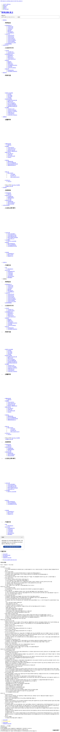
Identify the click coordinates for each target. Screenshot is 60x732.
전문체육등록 (8, 192)
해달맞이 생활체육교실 (12, 151)
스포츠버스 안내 (11, 108)
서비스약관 (5, 553)
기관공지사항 (10, 26)
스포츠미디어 (5, 45)
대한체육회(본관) (11, 271)
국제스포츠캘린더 (11, 202)
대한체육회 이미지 (9, 54)
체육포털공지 (10, 268)
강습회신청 (10, 154)
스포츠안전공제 (11, 37)
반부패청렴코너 (11, 253)
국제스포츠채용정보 (12, 244)
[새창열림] (5, 5)
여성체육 (9, 97)
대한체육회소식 (8, 25)
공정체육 (7, 252)
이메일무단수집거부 (7, 557)
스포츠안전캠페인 (11, 41)
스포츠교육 (7, 232)
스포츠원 (7, 50)
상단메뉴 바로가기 (11, 1)
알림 (6, 267)
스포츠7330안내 (11, 147)
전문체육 (5, 187)
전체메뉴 (4, 278)
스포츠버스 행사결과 (12, 110)
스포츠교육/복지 (6, 205)
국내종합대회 (10, 196)
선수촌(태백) (10, 275)
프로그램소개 (10, 153)
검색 (19, 17)
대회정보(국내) (8, 195)
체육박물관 (10, 277)
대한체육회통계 (8, 43)
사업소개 (9, 181)
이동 (9, 725)
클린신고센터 (10, 254)
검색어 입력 (3, 17)
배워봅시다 (10, 62)
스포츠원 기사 (10, 51)
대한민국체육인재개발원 (13, 237)
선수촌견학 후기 (11, 113)
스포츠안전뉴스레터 (12, 42)
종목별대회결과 (11, 197)
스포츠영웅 (10, 66)
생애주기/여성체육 (9, 92)
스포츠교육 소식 (11, 238)
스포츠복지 (7, 239)
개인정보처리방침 (6, 555)
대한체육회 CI (10, 55)
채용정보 (7, 242)
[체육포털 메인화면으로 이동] (6, 12)
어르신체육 (10, 96)
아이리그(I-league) (11, 102)
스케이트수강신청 (11, 149)
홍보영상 (9, 61)
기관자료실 (10, 29)
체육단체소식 (10, 31)
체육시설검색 (10, 173)
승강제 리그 (7, 180)
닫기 (22, 537)
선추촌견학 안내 (11, 112)
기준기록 (9, 199)
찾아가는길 (7, 270)
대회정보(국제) (8, 200)
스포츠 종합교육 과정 (12, 236)
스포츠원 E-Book (11, 52)
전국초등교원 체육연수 (12, 105)
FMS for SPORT (8, 185)
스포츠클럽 (12, 174)
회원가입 (8, 4)
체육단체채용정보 (11, 243)
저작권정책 (5, 556)
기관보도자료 (10, 27)
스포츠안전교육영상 (12, 40)
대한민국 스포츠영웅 (12, 241)
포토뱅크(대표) (11, 70)
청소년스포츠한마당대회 (13, 163)
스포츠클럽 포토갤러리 (12, 71)
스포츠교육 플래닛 (11, 233)
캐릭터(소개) (10, 56)
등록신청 (9, 145)
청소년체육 (10, 95)
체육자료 (9, 30)
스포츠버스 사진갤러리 (12, 111)
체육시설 (7, 171)
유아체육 (9, 94)
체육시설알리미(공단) (14, 177)
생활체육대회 (10, 161)
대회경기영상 (10, 63)
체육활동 (7, 146)
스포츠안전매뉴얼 (11, 38)
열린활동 (7, 107)
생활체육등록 (8, 143)
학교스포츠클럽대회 (12, 103)
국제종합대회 (10, 201)
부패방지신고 (10, 256)
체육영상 (7, 60)
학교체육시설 (13, 175)
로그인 (4, 4)
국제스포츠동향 (11, 203)
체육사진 (7, 68)
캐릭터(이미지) (11, 57)
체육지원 (5, 72)
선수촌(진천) (10, 272)
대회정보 (7, 160)
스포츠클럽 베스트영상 (12, 65)
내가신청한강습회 (11, 156)
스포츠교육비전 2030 (12, 235)
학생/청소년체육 (8, 99)
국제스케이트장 (11, 276)
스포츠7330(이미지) (12, 59)
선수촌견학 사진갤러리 (12, 114)
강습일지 (9, 157)
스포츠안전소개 (11, 35)
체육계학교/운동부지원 (12, 106)
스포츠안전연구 (11, 36)
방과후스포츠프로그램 (12, 100)
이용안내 (5, 262)
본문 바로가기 (3, 1)
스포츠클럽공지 (11, 32)
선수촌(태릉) (10, 273)
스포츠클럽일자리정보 (12, 246)
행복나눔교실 (10, 101)
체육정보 (5, 20)
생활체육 (5, 116)
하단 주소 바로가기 (18, 1)
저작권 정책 (5, 722)
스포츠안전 (7, 34)
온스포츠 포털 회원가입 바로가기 (12, 546)
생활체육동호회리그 (12, 165)
